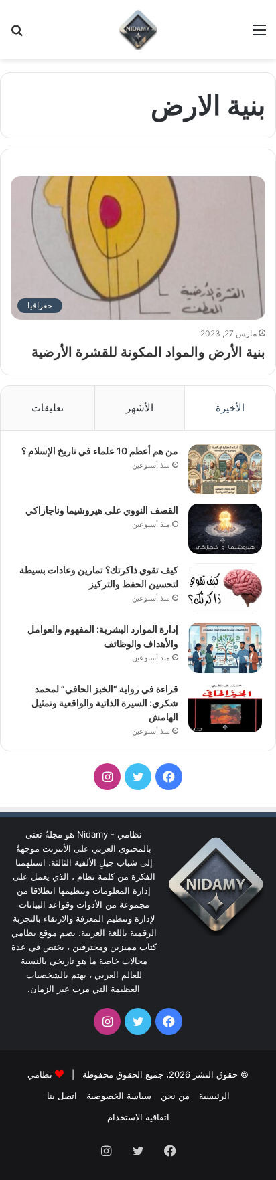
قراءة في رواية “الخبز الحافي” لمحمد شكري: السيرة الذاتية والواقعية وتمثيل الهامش (104, 702)
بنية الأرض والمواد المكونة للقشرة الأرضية (148, 352)
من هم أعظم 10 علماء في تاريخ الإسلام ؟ (99, 450)
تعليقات (47, 407)
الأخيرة (230, 407)
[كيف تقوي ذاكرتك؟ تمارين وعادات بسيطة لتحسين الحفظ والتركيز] (225, 588)
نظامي (39, 1074)
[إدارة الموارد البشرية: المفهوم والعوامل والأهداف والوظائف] (225, 648)
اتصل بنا (62, 1095)
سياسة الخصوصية (118, 1095)
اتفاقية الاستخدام (138, 1117)
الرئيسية (214, 1095)
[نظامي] (138, 29)
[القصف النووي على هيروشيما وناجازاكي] (225, 529)
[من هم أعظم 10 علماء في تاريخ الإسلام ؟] (225, 469)
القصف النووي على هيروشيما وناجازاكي (101, 510)
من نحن (175, 1095)
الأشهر (139, 407)
